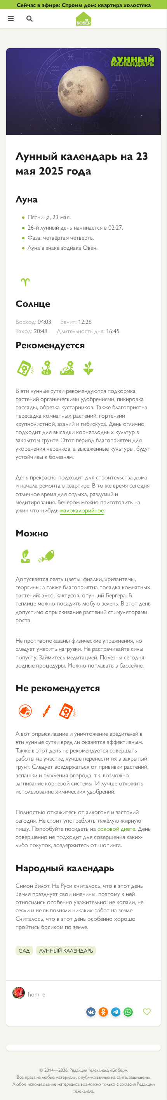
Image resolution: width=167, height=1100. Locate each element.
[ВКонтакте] (91, 1014)
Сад (24, 950)
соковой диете (116, 828)
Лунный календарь (66, 950)
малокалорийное (82, 509)
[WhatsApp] (128, 1014)
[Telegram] (115, 1014)
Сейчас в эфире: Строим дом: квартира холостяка (84, 5)
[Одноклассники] (103, 1014)
